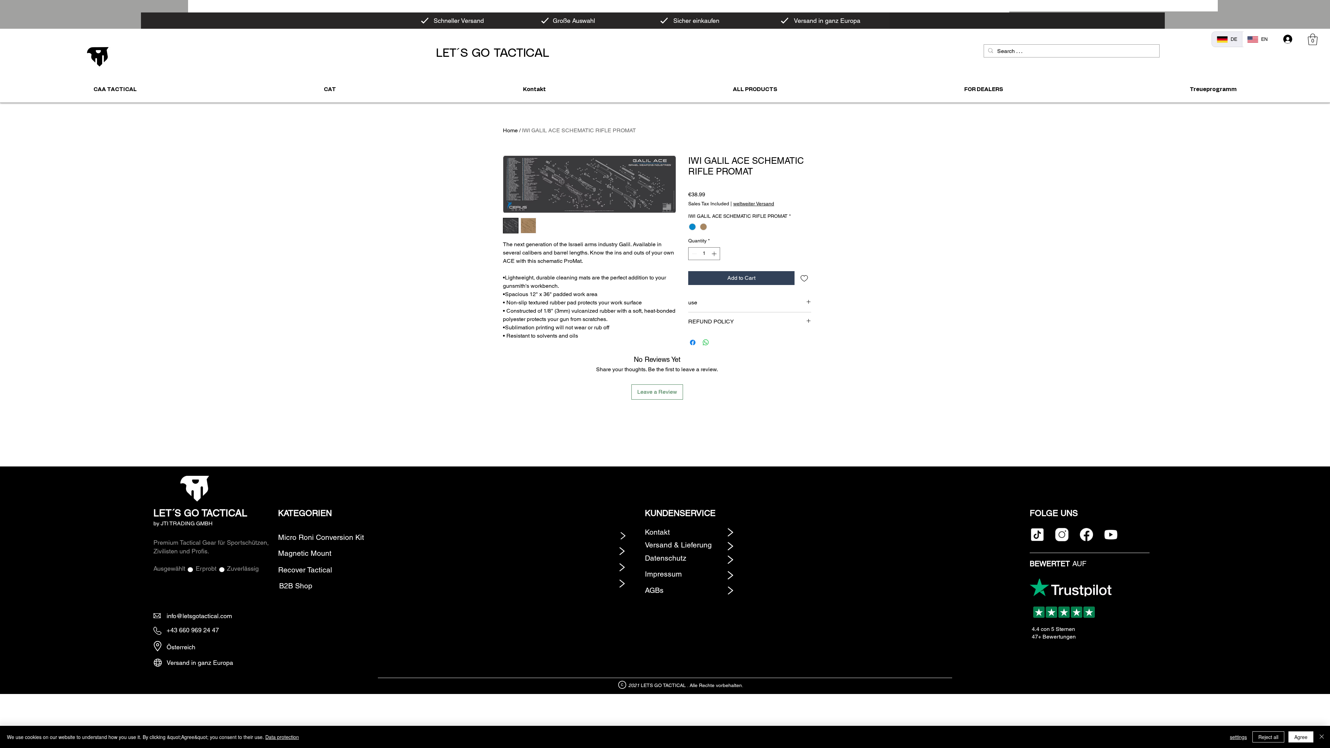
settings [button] (1238, 736)
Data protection (282, 736)
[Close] (1322, 736)
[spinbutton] (704, 254)
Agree (1300, 736)
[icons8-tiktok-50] (1037, 534)
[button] (1313, 39)
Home (510, 130)
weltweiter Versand (753, 203)
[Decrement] (693, 254)
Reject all (1268, 736)
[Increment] (714, 254)
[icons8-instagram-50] (1061, 534)
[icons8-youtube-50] (1110, 534)
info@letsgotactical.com (199, 616)
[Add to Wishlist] (804, 278)
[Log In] (1287, 39)
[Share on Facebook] (693, 342)
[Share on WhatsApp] (706, 342)
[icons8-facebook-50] (1086, 534)
